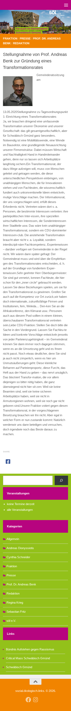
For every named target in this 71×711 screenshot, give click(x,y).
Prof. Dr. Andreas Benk (21, 584)
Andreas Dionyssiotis (20, 548)
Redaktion (21, 43)
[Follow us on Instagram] (35, 700)
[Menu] (66, 5)
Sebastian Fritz (16, 611)
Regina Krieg (15, 602)
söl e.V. (11, 620)
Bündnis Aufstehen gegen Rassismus (30, 649)
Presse (25, 38)
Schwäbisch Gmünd (19, 667)
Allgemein (13, 539)
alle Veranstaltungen (20, 509)
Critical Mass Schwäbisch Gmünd (28, 658)
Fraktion (10, 38)
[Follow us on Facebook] (28, 700)
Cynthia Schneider (18, 557)
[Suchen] (61, 480)
